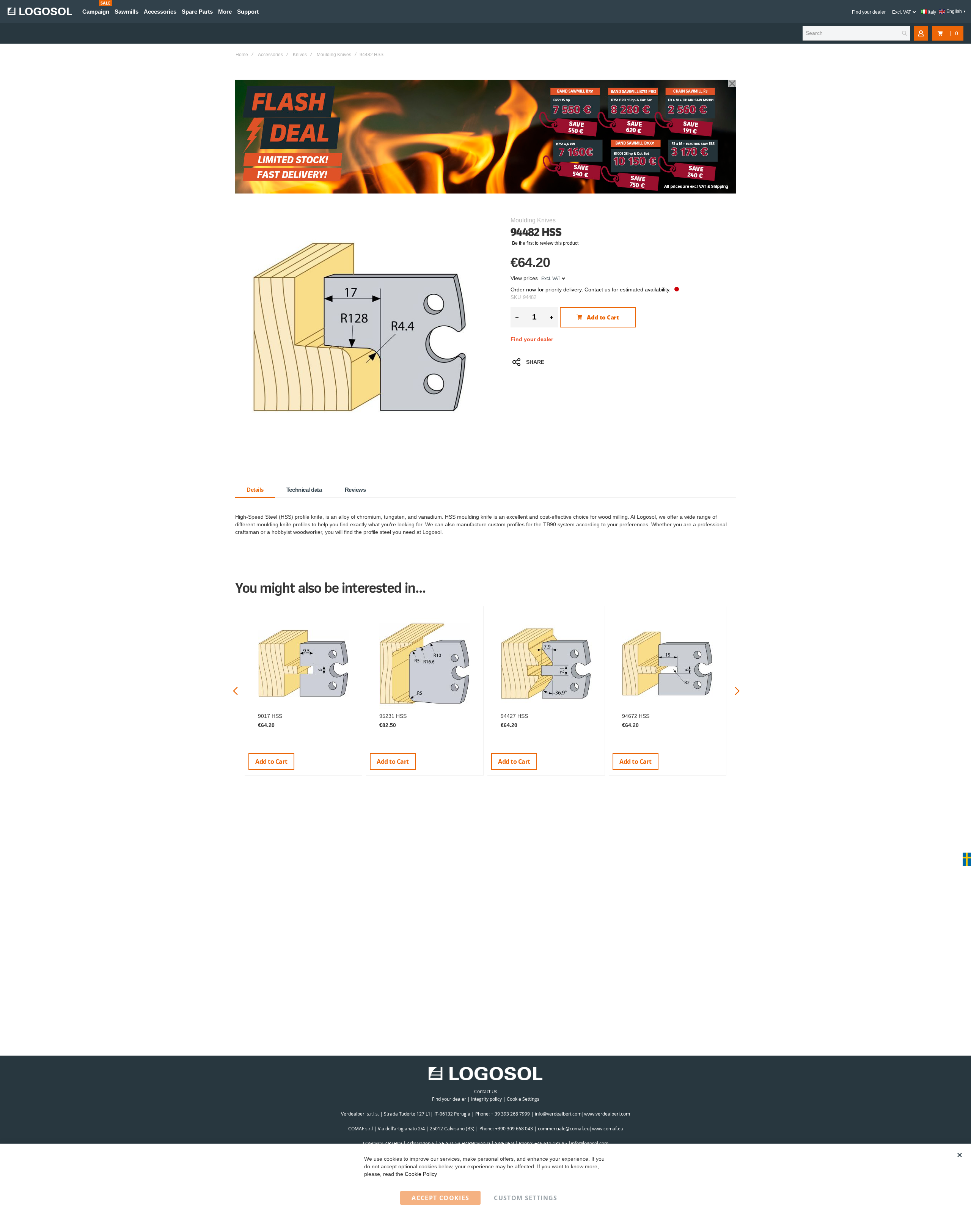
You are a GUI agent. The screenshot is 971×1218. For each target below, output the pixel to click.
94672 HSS (635, 716)
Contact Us (485, 1091)
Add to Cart (271, 761)
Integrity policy (486, 1099)
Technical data (304, 489)
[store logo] (40, 11)
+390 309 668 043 (514, 1128)
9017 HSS (270, 716)
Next (737, 691)
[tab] (255, 490)
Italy (931, 12)
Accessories (270, 54)
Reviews (355, 489)
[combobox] (856, 33)
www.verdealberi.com (607, 1114)
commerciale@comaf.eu (563, 1128)
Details (255, 489)
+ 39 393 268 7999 (510, 1114)
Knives (300, 54)
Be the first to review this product (545, 243)
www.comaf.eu (607, 1128)
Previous (235, 691)
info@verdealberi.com (558, 1114)
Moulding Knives (334, 54)
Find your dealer (869, 12)
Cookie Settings (523, 1099)
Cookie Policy (421, 1174)
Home (242, 54)
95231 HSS (393, 716)
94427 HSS (514, 716)
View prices (524, 278)
